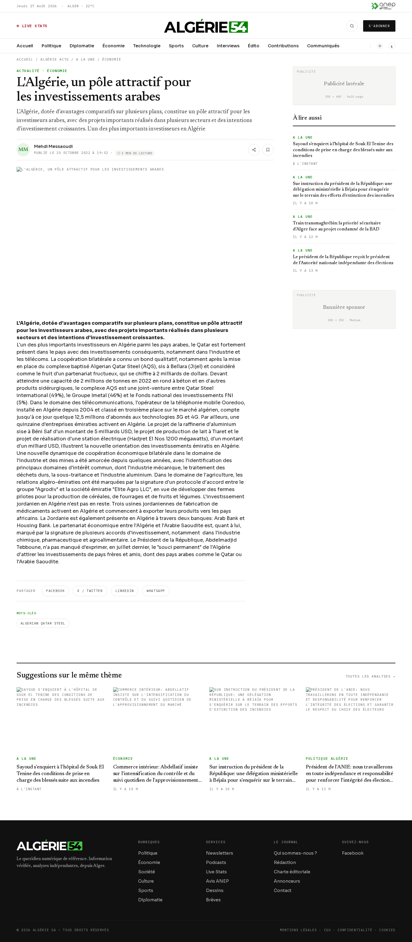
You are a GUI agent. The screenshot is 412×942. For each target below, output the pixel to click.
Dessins (214, 890)
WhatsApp (156, 591)
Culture (200, 46)
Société (146, 872)
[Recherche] (352, 26)
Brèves (213, 900)
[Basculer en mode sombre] (380, 46)
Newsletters (219, 853)
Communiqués (323, 46)
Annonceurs (287, 881)
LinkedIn (125, 591)
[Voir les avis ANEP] (383, 6)
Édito (253, 46)
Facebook (55, 591)
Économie (114, 46)
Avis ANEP (217, 881)
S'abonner (379, 26)
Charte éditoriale (292, 872)
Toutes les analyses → (370, 676)
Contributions (283, 46)
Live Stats (216, 872)
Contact (282, 890)
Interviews (228, 46)
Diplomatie (82, 46)
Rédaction (285, 862)
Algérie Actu (54, 59)
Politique (51, 46)
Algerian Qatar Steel (43, 623)
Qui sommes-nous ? (295, 853)
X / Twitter (90, 591)
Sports (176, 46)
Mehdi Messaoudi (53, 146)
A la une (85, 59)
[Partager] (254, 149)
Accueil (25, 46)
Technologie (146, 46)
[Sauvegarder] (268, 149)
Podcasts (216, 862)
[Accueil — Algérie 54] (206, 26)
